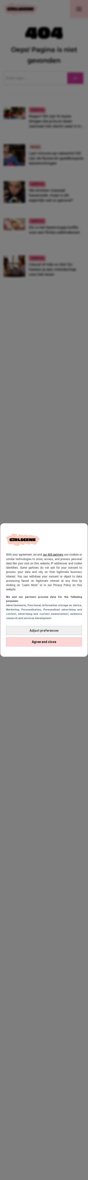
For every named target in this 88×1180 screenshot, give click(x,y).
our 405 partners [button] (53, 554)
